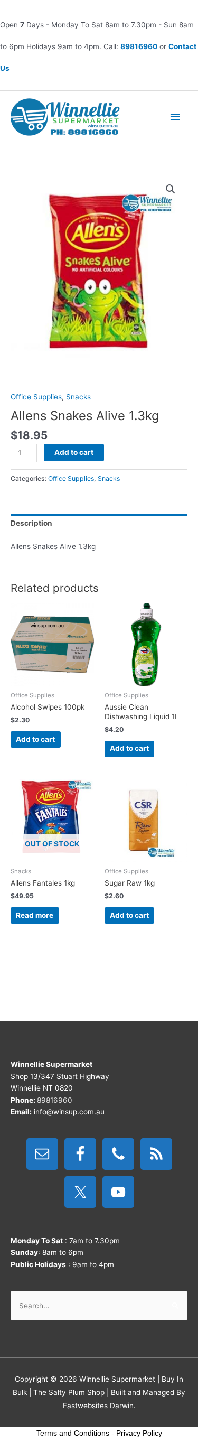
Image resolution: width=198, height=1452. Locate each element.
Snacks (78, 397)
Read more (34, 915)
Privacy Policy (139, 1433)
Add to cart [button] (35, 739)
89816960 (138, 46)
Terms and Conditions (72, 1433)
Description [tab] (31, 523)
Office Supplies (36, 397)
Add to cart (73, 452)
